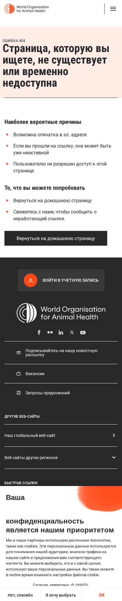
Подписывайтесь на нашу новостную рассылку (61, 353)
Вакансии (34, 373)
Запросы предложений (47, 393)
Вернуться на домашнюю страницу (56, 238)
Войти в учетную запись (71, 280)
